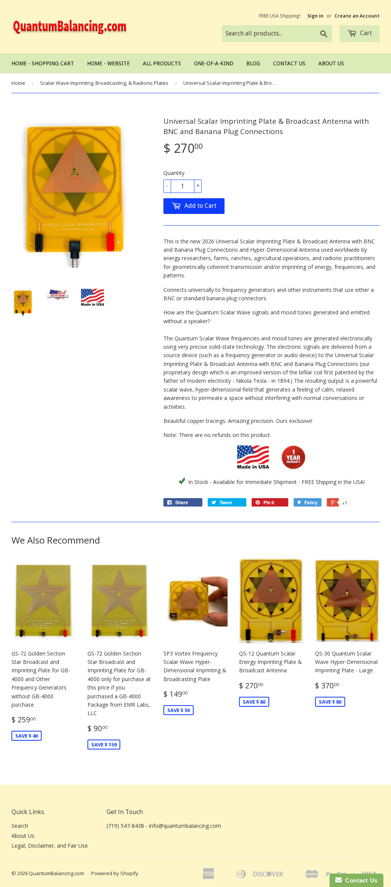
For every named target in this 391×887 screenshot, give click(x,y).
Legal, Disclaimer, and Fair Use (49, 845)
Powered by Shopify (114, 873)
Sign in (315, 16)
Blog (253, 63)
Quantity (173, 172)
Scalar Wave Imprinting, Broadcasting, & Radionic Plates (104, 82)
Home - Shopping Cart (42, 63)
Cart (365, 33)
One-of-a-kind (213, 63)
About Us (331, 63)
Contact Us (289, 63)
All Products (162, 63)
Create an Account (357, 16)
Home (18, 82)
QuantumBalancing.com (56, 873)
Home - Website (108, 63)
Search (19, 825)
